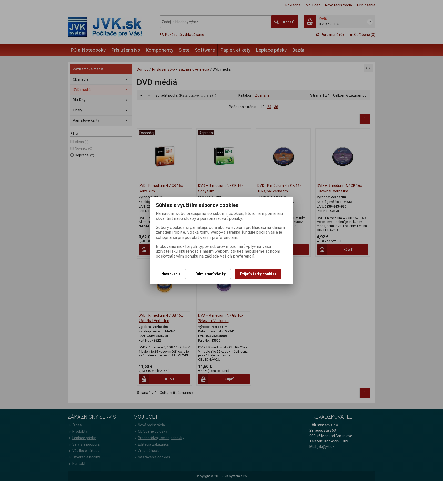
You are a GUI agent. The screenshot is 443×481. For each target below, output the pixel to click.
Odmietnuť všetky (210, 274)
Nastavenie (170, 274)
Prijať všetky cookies (258, 274)
